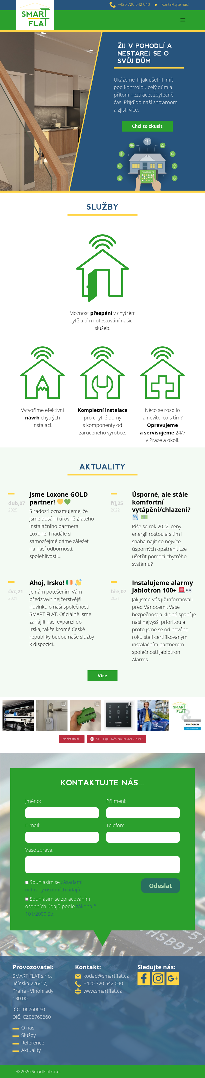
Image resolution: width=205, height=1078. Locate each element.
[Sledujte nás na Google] (173, 977)
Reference (32, 1042)
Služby (28, 1035)
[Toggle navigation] (183, 20)
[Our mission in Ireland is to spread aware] (153, 715)
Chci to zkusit (147, 126)
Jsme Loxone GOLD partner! (59, 498)
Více (102, 676)
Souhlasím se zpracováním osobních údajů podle (61, 906)
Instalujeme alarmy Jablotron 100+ (162, 586)
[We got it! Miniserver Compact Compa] (85, 715)
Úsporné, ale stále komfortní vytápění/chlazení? (161, 502)
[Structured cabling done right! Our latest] (18, 715)
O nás (27, 1027)
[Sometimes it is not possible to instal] (52, 715)
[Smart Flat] (35, 20)
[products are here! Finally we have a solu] (119, 715)
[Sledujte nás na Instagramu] (159, 977)
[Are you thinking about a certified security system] (186, 715)
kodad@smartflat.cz (106, 975)
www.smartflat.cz (103, 990)
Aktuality (31, 1050)
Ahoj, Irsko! (48, 582)
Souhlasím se (53, 886)
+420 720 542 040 (134, 4)
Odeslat (160, 885)
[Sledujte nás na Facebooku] (145, 977)
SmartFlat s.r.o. (46, 1071)
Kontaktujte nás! (175, 4)
